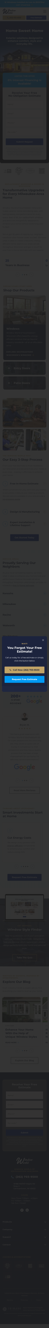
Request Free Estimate (24, 679)
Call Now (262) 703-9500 (25, 670)
